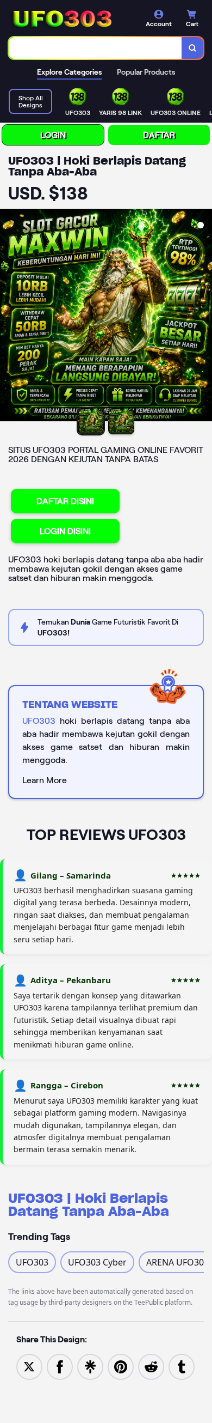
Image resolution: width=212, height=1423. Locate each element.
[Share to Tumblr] (182, 1366)
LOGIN (53, 135)
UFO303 (38, 720)
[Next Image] (203, 316)
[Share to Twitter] (29, 1366)
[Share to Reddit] (151, 1366)
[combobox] (95, 48)
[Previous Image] (8, 316)
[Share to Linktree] (90, 1366)
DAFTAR (159, 135)
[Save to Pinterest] (121, 1366)
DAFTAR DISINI (65, 501)
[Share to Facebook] (60, 1366)
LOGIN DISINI (65, 531)
